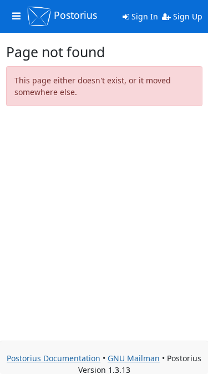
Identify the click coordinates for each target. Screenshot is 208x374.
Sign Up (186, 16)
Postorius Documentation (53, 358)
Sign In (143, 16)
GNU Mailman (134, 358)
